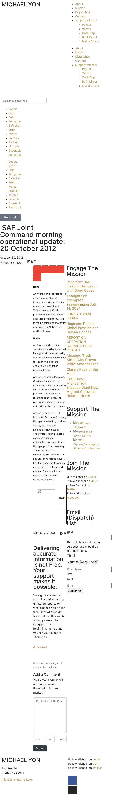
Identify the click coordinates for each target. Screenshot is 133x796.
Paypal (86, 24)
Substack (15, 150)
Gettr (12, 113)
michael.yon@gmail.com (17, 779)
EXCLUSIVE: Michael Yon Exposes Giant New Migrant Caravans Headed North (82, 387)
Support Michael (86, 20)
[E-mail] (40, 517)
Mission (80, 8)
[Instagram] (72, 790)
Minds (12, 134)
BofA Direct (89, 37)
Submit (40, 748)
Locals (13, 109)
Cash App (88, 33)
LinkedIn (14, 146)
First (69, 574)
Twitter (13, 142)
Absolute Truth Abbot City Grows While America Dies (82, 360)
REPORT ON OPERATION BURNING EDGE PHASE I (79, 343)
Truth (12, 129)
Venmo (86, 29)
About (79, 4)
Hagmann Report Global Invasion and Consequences (82, 328)
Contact (80, 16)
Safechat (14, 125)
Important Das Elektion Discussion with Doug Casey (82, 286)
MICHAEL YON (21, 4)
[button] (37, 269)
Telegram (15, 121)
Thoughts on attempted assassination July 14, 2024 (81, 302)
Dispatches (82, 12)
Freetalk (14, 138)
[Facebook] (72, 780)
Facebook (15, 154)
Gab (11, 117)
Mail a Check (90, 41)
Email (70, 531)
